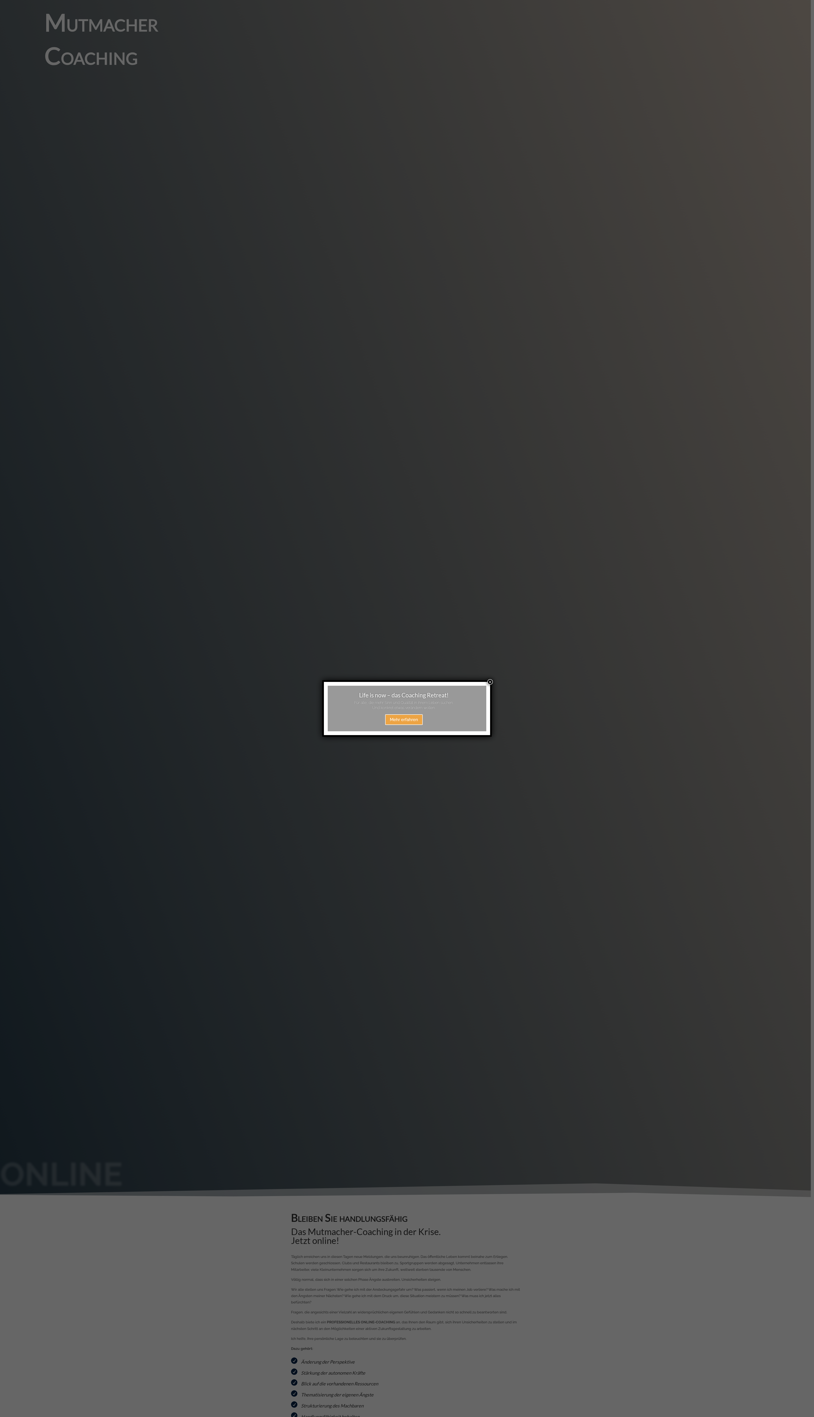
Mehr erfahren (404, 719)
